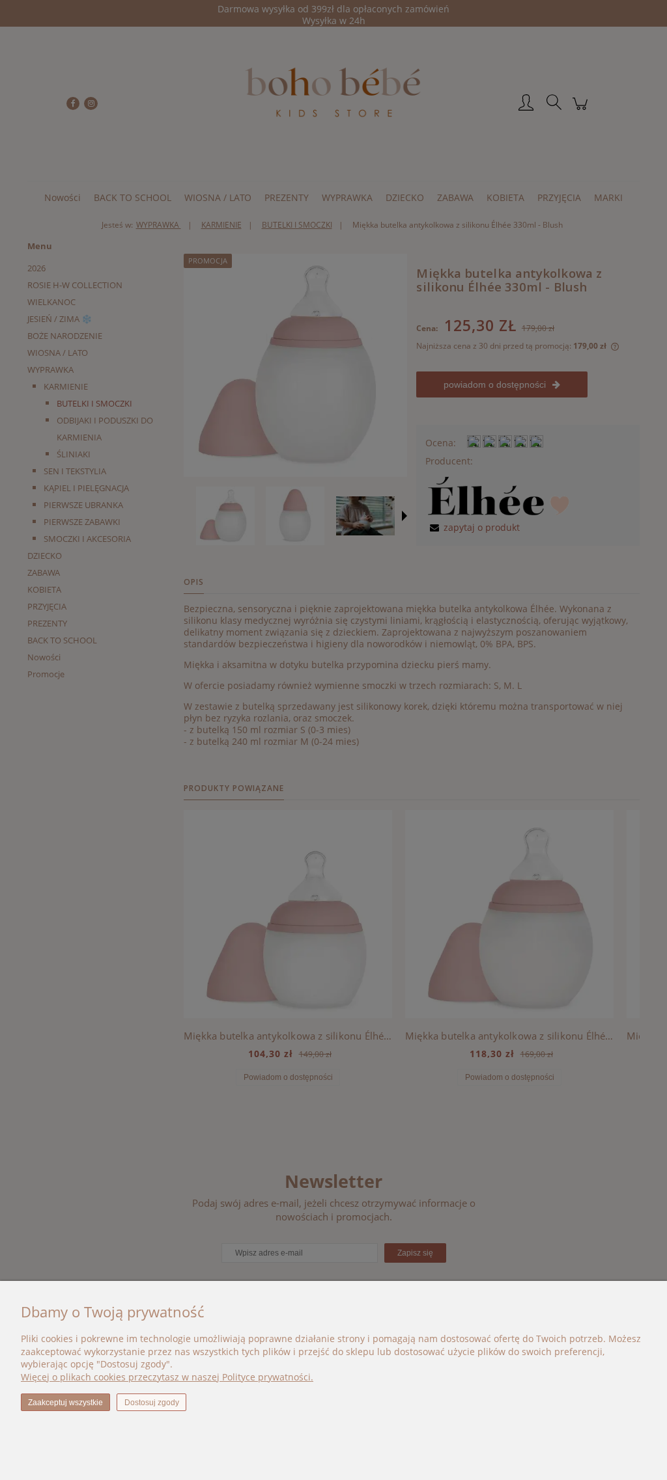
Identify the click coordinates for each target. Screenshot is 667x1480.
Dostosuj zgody (151, 1402)
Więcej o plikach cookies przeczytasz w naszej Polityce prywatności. (167, 1377)
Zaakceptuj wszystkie (65, 1402)
